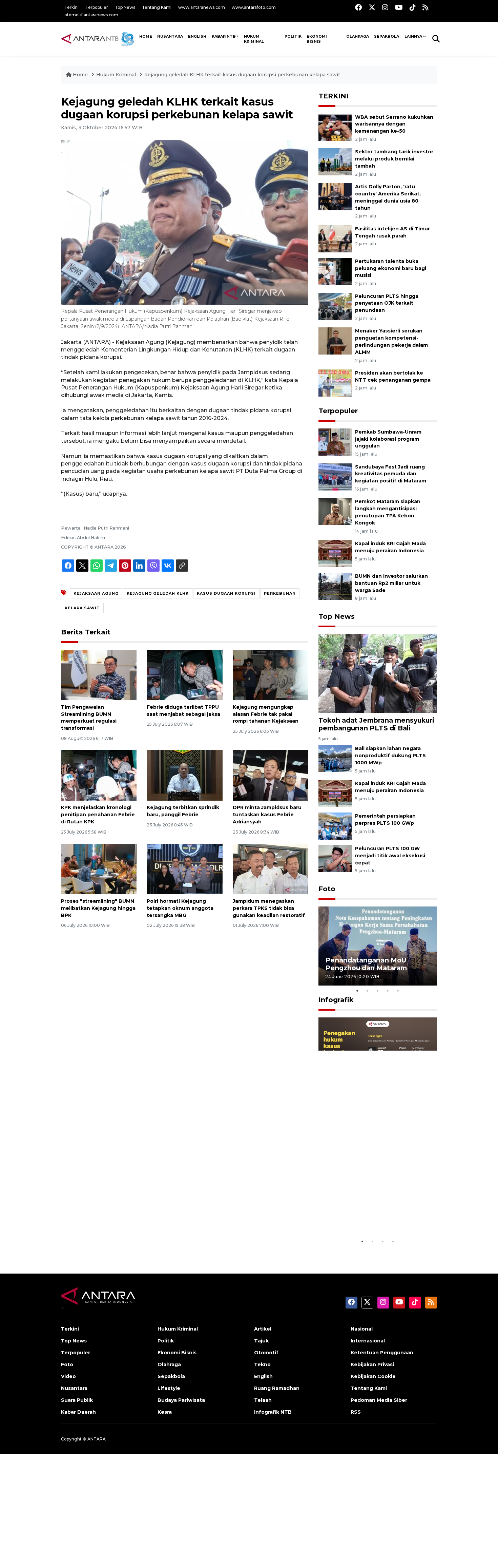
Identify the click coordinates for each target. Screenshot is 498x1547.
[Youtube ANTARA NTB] (399, 7)
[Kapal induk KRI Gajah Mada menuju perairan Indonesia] (335, 553)
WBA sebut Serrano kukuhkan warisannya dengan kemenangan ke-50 (394, 124)
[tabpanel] (377, 946)
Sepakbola (386, 36)
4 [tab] (388, 990)
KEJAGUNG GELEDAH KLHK (158, 593)
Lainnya (413, 36)
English (263, 1376)
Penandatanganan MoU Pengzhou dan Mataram (366, 964)
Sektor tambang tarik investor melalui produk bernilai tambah (394, 159)
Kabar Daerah (78, 1412)
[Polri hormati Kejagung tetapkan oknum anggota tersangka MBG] (184, 868)
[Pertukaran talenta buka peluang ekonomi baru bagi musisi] (335, 271)
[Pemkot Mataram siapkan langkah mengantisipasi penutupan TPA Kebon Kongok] (335, 511)
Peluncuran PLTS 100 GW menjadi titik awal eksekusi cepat (390, 855)
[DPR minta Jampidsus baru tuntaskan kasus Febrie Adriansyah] (270, 775)
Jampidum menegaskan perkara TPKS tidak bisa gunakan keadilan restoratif (269, 908)
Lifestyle (169, 1388)
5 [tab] (398, 990)
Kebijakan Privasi (372, 1364)
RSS (356, 1412)
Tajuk (261, 1341)
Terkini (71, 7)
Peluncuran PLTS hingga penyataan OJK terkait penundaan (386, 303)
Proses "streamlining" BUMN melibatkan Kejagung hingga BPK (98, 908)
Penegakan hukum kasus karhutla (368, 1218)
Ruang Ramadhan (276, 1388)
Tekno (262, 1364)
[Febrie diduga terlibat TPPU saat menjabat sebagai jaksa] (184, 674)
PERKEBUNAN (280, 593)
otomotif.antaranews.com (91, 14)
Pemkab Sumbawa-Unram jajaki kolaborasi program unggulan (388, 439)
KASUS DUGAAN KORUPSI (226, 593)
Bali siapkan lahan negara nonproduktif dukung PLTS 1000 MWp (390, 755)
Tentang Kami (156, 7)
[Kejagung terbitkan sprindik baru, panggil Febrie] (184, 775)
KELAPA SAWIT (82, 608)
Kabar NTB (224, 36)
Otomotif (266, 1353)
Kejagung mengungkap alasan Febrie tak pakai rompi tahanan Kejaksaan (265, 714)
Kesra (165, 1412)
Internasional (368, 1341)
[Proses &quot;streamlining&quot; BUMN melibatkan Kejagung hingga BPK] (99, 868)
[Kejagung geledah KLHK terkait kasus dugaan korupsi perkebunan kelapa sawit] (377, 673)
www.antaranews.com (201, 7)
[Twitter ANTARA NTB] (372, 7)
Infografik (336, 1000)
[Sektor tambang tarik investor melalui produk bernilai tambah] (335, 161)
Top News (125, 7)
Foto (326, 889)
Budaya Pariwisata (181, 1400)
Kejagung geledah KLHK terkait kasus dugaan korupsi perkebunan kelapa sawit (242, 75)
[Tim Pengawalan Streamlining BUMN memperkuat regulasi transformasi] (99, 674)
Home (80, 75)
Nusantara (74, 1388)
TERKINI (333, 96)
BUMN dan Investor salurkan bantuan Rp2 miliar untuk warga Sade (391, 583)
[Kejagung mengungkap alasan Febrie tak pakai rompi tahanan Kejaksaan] (270, 674)
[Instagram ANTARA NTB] (385, 7)
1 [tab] (357, 990)
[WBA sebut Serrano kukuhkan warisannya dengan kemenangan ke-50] (335, 126)
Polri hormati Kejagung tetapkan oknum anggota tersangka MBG (180, 908)
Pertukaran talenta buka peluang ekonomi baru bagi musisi (390, 268)
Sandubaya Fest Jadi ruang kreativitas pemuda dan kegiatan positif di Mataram (390, 474)
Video (68, 1376)
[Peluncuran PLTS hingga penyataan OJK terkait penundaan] (335, 306)
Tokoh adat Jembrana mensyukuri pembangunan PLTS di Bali (376, 724)
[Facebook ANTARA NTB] (358, 7)
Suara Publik (77, 1400)
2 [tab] (367, 990)
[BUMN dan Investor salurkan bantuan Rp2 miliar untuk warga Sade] (335, 585)
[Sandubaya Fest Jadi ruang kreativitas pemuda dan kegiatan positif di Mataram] (335, 476)
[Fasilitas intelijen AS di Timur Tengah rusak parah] (335, 238)
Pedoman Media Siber (379, 1400)
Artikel (262, 1329)
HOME (145, 36)
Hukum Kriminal (254, 39)
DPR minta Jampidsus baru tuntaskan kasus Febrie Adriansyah (267, 814)
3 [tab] (377, 990)
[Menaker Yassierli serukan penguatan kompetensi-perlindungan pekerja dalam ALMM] (335, 341)
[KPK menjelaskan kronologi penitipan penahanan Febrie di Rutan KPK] (99, 775)
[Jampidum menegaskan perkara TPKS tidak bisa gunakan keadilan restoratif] (270, 868)
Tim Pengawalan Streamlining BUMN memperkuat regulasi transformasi (89, 717)
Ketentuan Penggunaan (382, 1353)
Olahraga (357, 36)
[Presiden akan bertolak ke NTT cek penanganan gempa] (335, 382)
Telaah (263, 1400)
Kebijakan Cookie (373, 1376)
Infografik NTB (273, 1412)
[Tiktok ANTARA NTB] (413, 7)
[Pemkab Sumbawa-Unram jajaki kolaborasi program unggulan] (335, 441)
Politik (293, 36)
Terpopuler (96, 7)
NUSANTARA (170, 36)
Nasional (362, 1329)
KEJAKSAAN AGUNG (96, 593)
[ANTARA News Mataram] (99, 38)
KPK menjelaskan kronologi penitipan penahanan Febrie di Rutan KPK (98, 814)
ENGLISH (197, 36)
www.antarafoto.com (254, 7)
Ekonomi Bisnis (317, 39)
